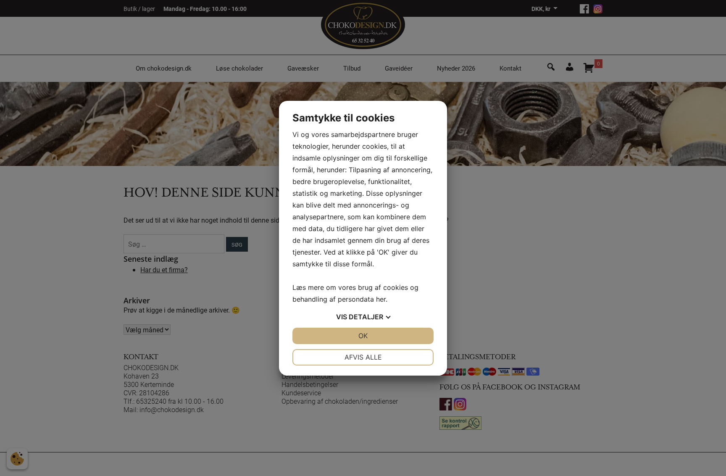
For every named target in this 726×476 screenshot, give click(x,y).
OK (363, 335)
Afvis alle (363, 357)
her (381, 299)
